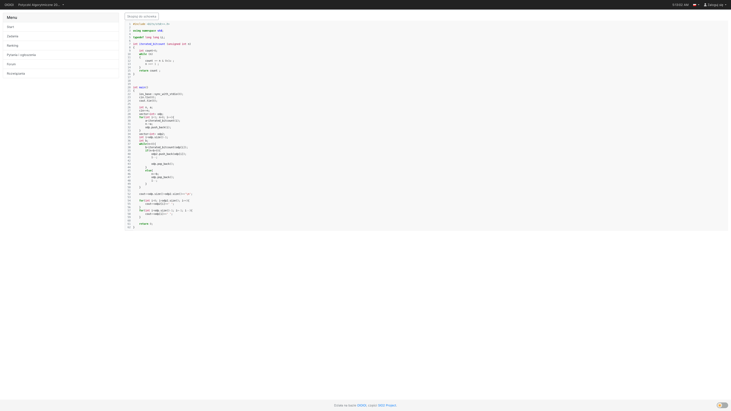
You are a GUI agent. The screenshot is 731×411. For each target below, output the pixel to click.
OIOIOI (9, 5)
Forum (11, 64)
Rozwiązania (16, 73)
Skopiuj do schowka (141, 16)
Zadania (12, 36)
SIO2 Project (387, 405)
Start (10, 27)
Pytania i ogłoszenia (21, 55)
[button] (41, 5)
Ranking (12, 45)
